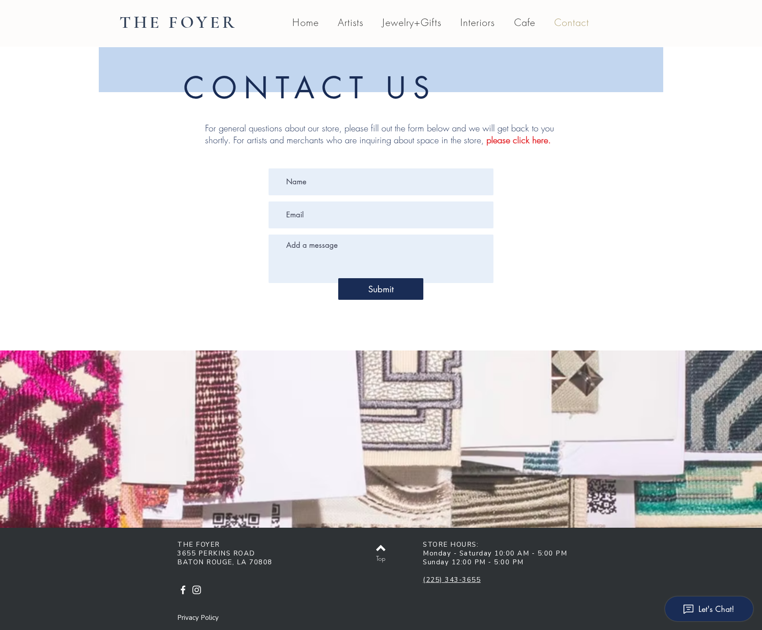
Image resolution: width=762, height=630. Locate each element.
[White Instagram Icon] (196, 590)
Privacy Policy (198, 617)
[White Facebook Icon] (183, 590)
